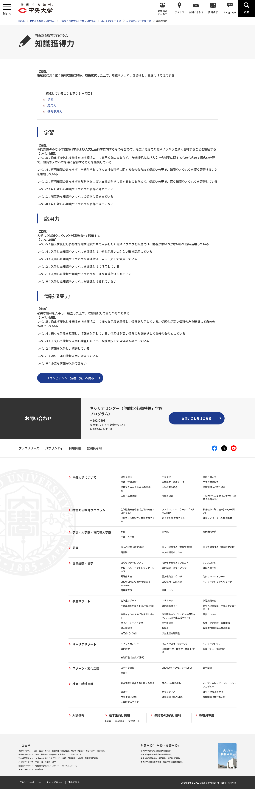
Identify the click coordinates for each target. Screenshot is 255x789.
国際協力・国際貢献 (172, 581)
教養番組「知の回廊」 (173, 696)
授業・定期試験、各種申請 (216, 622)
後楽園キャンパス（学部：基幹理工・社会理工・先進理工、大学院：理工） (50, 754)
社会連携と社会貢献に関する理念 (137, 683)
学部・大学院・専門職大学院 (91, 532)
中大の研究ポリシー (172, 552)
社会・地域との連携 (213, 691)
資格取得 (125, 648)
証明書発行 (126, 628)
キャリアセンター (130, 643)
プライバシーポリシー (29, 782)
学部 (123, 531)
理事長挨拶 (126, 476)
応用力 (51, 105)
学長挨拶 (166, 476)
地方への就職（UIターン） (175, 643)
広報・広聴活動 (128, 495)
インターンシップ (212, 643)
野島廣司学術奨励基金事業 (216, 628)
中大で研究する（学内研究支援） (220, 547)
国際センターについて (132, 562)
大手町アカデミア (130, 702)
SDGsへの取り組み (171, 683)
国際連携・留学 (82, 563)
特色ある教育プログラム (88, 510)
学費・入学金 (127, 536)
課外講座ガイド (170, 605)
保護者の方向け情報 (167, 715)
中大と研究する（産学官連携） (177, 547)
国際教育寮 (126, 576)
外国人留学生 (209, 567)
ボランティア (168, 691)
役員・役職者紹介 (130, 481)
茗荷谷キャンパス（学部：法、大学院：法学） (38, 761)
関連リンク (167, 590)
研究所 (124, 552)
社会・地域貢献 (82, 683)
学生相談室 (167, 622)
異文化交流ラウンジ (172, 576)
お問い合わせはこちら (197, 418)
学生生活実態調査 (171, 633)
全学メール (134, 720)
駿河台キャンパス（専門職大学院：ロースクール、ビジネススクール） (48, 765)
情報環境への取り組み (214, 487)
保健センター (209, 614)
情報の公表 (167, 495)
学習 (50, 99)
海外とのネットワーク (214, 576)
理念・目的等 (209, 476)
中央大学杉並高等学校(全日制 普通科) (156, 754)
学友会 (124, 672)
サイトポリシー (55, 782)
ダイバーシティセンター (133, 622)
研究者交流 (126, 590)
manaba (119, 720)
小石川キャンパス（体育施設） (31, 769)
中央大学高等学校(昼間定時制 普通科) (156, 750)
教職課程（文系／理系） (133, 657)
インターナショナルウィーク (217, 581)
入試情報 (78, 715)
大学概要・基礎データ (173, 481)
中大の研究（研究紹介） (133, 547)
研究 (75, 547)
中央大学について (84, 477)
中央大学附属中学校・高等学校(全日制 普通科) (160, 758)
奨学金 (165, 628)
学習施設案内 (209, 600)
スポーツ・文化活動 (85, 668)
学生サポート (81, 601)
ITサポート (167, 600)
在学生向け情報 (119, 715)
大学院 (165, 531)
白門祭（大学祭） (130, 633)
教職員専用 (206, 715)
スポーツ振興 (127, 667)
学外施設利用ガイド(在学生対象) (137, 605)
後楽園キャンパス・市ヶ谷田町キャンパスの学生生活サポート (178, 616)
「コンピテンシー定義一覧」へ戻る (70, 378)
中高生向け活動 (128, 696)
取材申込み (74, 782)
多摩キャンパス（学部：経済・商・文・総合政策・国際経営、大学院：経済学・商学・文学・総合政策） (62, 750)
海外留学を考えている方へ (175, 562)
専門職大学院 (209, 531)
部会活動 (207, 667)
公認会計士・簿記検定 (214, 648)
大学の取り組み (170, 487)
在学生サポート (128, 600)
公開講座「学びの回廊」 (215, 696)
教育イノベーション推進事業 (217, 517)
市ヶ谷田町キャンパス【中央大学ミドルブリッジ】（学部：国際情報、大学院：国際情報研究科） (59, 758)
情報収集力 (54, 111)
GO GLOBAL (209, 562)
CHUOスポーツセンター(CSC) (177, 667)
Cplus (108, 720)
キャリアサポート (84, 644)
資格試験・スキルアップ (174, 567)
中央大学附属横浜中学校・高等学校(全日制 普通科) (162, 761)
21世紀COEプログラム (173, 517)
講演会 (124, 691)
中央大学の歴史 (211, 481)
